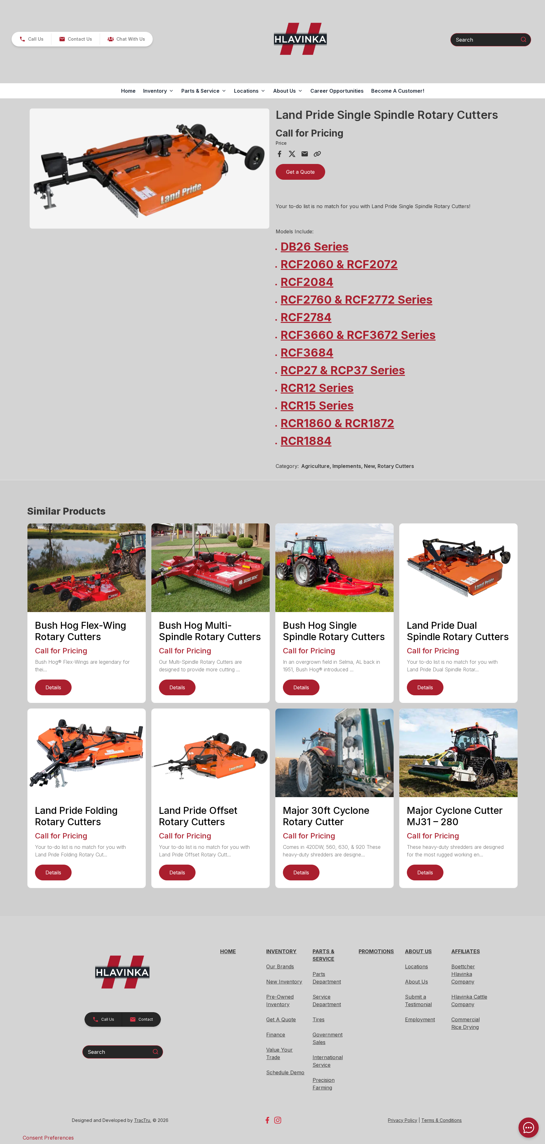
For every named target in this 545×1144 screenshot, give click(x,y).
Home (128, 91)
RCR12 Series (317, 388)
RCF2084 (307, 282)
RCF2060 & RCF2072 (339, 264)
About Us (416, 981)
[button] (31, 39)
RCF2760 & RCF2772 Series (356, 299)
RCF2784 (306, 317)
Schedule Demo (285, 1072)
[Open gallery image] (149, 168)
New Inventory (284, 981)
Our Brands (280, 966)
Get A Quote (281, 1019)
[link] (126, 39)
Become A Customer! (397, 91)
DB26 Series (315, 247)
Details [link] (53, 687)
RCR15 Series (317, 405)
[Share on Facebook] (279, 154)
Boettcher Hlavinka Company (463, 974)
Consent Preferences (48, 1138)
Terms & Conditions (441, 1120)
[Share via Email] (304, 154)
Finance (275, 1034)
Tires (319, 1019)
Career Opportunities (337, 91)
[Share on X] (292, 154)
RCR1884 (306, 441)
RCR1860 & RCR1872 (337, 423)
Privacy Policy (402, 1120)
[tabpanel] (149, 169)
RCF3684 (307, 352)
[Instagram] (278, 1120)
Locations (416, 966)
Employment (420, 1019)
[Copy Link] (317, 154)
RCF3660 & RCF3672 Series (358, 335)
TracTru (142, 1120)
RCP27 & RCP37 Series (343, 370)
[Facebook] (267, 1120)
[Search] (523, 39)
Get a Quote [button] (300, 172)
